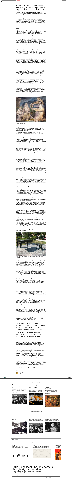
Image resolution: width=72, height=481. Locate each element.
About (17, 475)
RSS (59, 477)
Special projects (15, 439)
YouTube (56, 477)
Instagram (53, 477)
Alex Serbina (17, 10)
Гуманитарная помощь (15, 384)
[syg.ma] (1, 1)
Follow (20, 373)
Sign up (14, 475)
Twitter (58, 477)
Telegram (49, 477)
